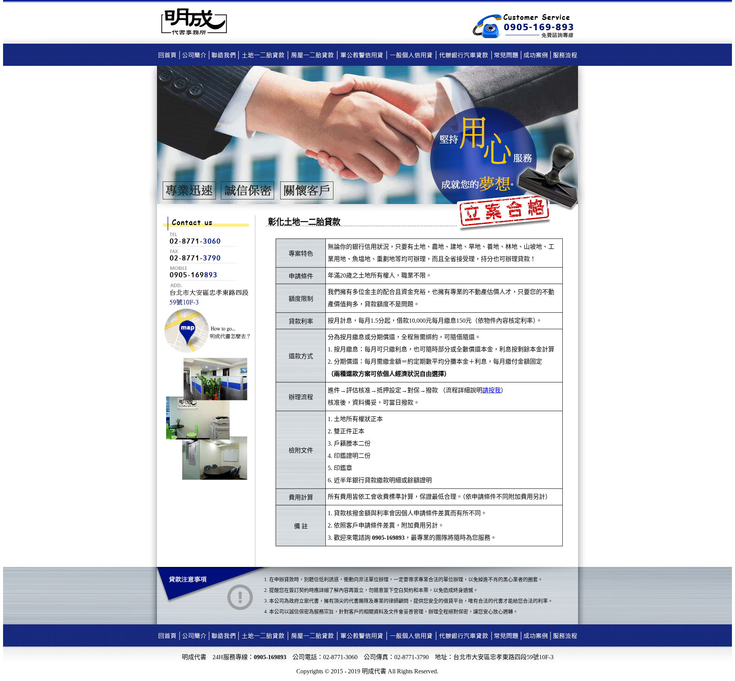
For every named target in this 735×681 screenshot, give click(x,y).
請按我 (491, 390)
